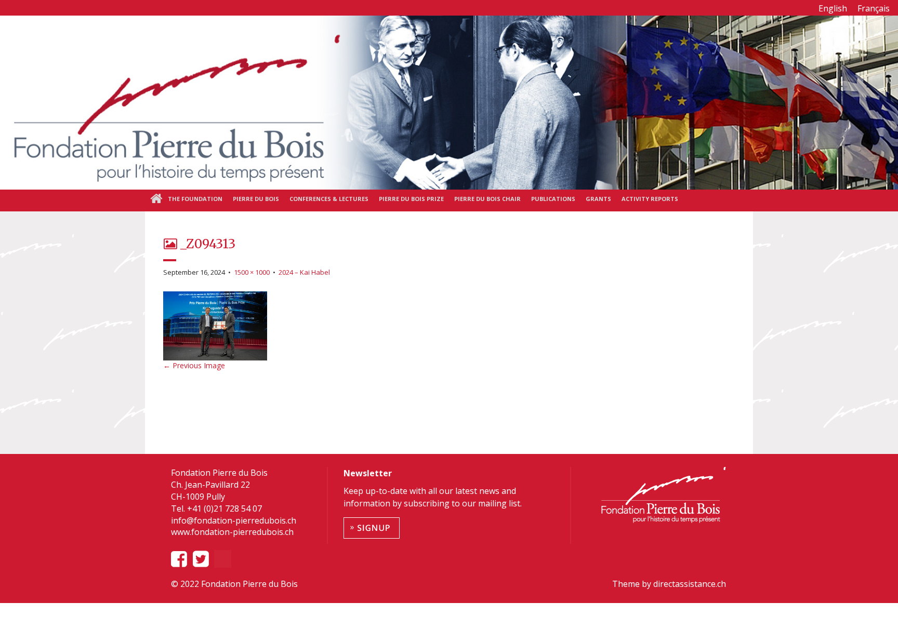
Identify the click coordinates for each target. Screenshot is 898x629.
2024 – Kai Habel (304, 272)
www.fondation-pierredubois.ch (232, 532)
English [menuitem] (832, 8)
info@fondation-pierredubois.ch (233, 520)
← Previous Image (194, 365)
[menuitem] (832, 8)
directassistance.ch (688, 584)
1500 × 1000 (252, 272)
